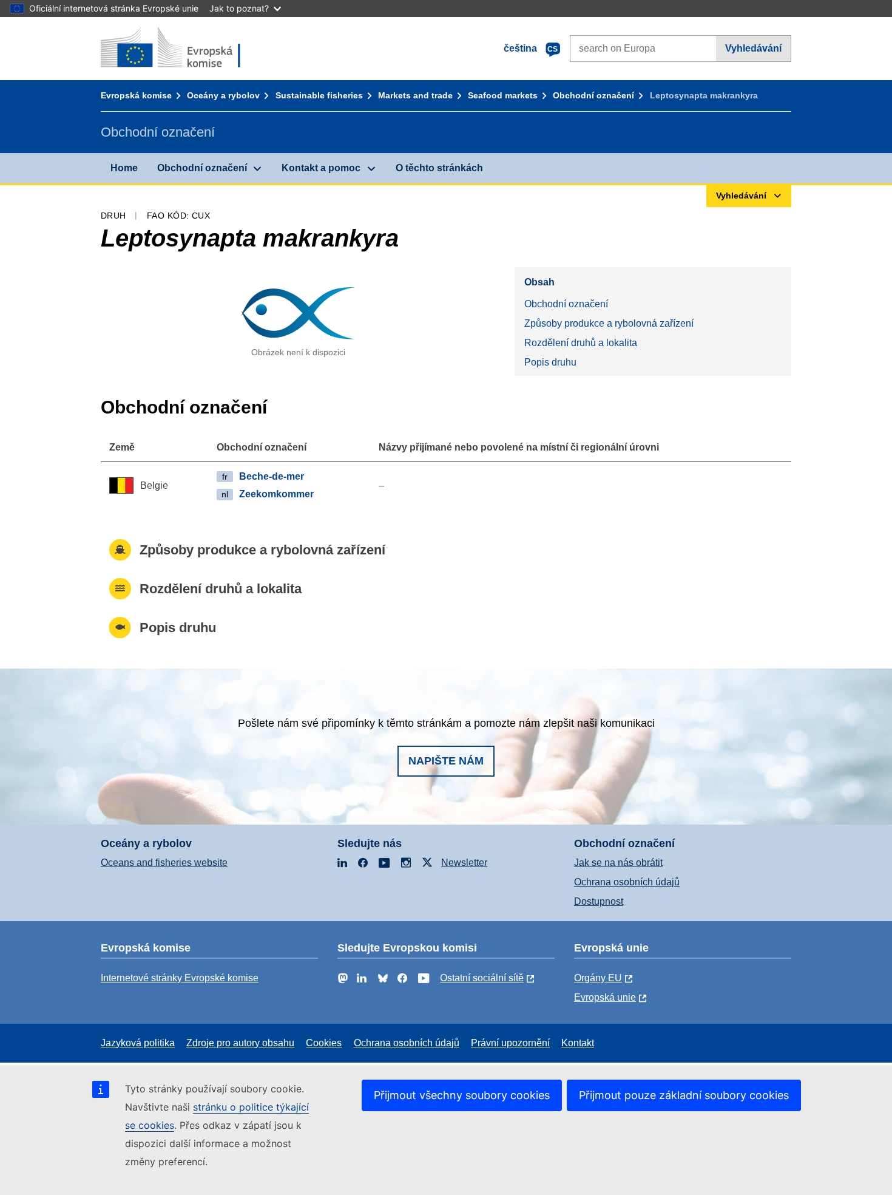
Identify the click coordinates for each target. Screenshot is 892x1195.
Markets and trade (415, 95)
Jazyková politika (138, 1043)
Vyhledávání (753, 48)
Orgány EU (598, 978)
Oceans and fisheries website (164, 862)
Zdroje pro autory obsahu (240, 1043)
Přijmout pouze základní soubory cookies (684, 1095)
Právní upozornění (510, 1043)
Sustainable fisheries (319, 95)
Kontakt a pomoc (321, 168)
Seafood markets (503, 95)
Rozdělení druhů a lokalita (580, 343)
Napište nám (446, 761)
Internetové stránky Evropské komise (179, 978)
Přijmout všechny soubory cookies (462, 1095)
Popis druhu (550, 362)
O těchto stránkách (439, 168)
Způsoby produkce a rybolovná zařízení (609, 323)
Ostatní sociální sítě (482, 978)
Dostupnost (598, 901)
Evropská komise (136, 95)
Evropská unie (605, 997)
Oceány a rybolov (223, 95)
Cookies (324, 1043)
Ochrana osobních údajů (627, 882)
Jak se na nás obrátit (618, 862)
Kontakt (577, 1043)
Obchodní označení (593, 95)
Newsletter (464, 862)
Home (124, 168)
